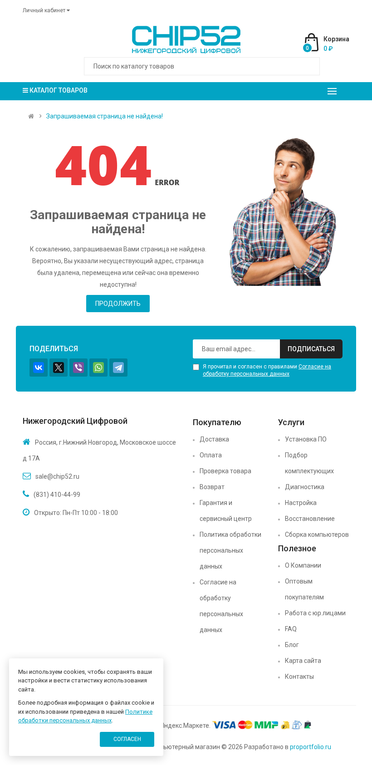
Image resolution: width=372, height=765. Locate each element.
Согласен (127, 739)
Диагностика (304, 486)
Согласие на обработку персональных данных (221, 606)
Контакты (299, 676)
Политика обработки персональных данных (230, 550)
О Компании (303, 565)
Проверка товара (225, 471)
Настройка (301, 502)
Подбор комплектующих (309, 463)
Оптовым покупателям (304, 589)
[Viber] (78, 367)
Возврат (212, 486)
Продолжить (118, 303)
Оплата (211, 455)
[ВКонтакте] (38, 367)
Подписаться (311, 349)
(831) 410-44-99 (57, 494)
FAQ (291, 629)
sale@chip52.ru (57, 476)
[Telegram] (118, 367)
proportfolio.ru (310, 746)
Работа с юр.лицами (315, 613)
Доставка (214, 439)
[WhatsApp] (98, 367)
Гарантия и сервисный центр (226, 510)
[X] (58, 367)
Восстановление (310, 518)
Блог (292, 644)
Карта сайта (303, 660)
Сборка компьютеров (317, 534)
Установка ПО (306, 439)
